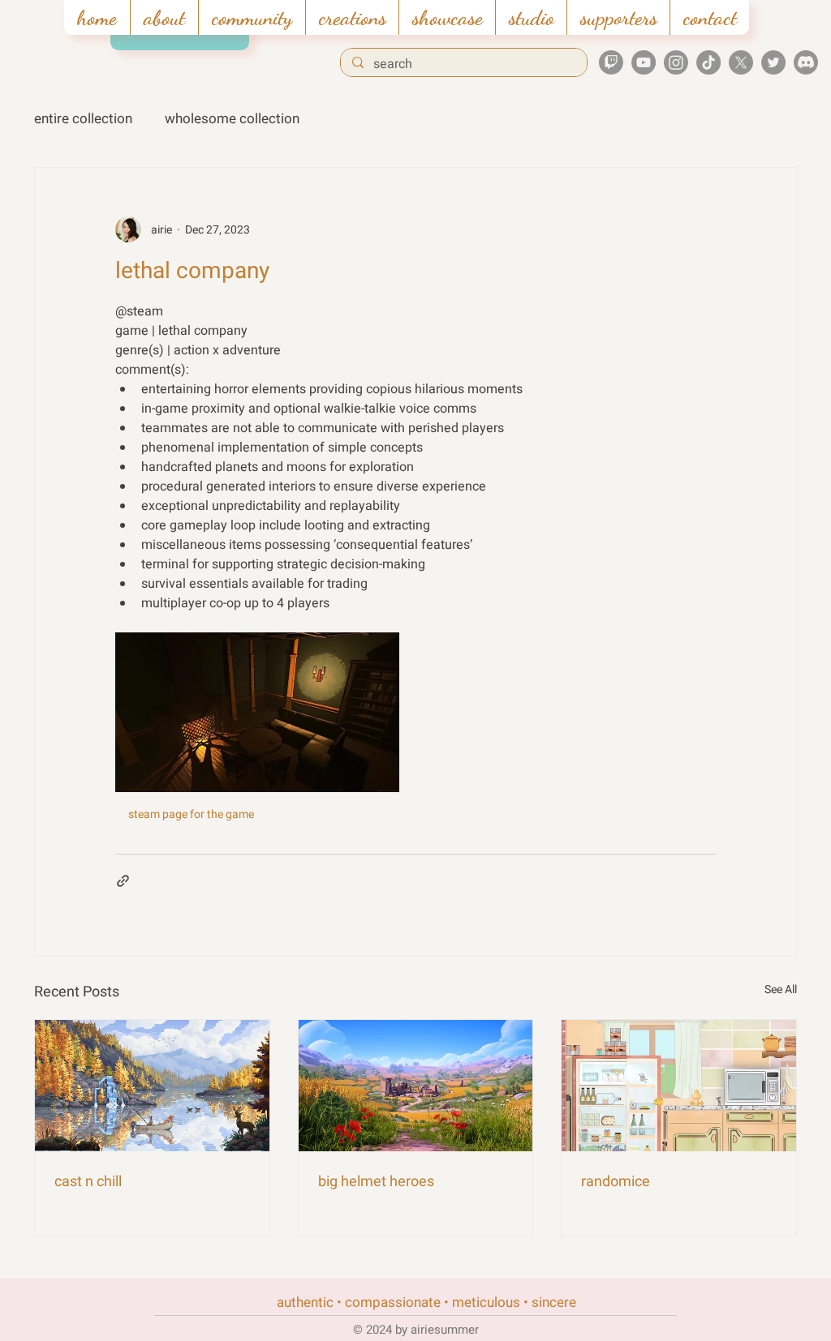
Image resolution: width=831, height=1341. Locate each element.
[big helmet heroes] (416, 1085)
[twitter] (773, 62)
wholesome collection (232, 118)
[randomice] (679, 1085)
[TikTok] (708, 62)
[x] (741, 62)
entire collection (83, 118)
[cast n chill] (152, 1085)
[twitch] (611, 62)
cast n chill (88, 1182)
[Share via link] (123, 881)
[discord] (806, 62)
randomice (615, 1182)
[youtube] (643, 62)
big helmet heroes (376, 1182)
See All (780, 989)
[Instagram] (676, 62)
